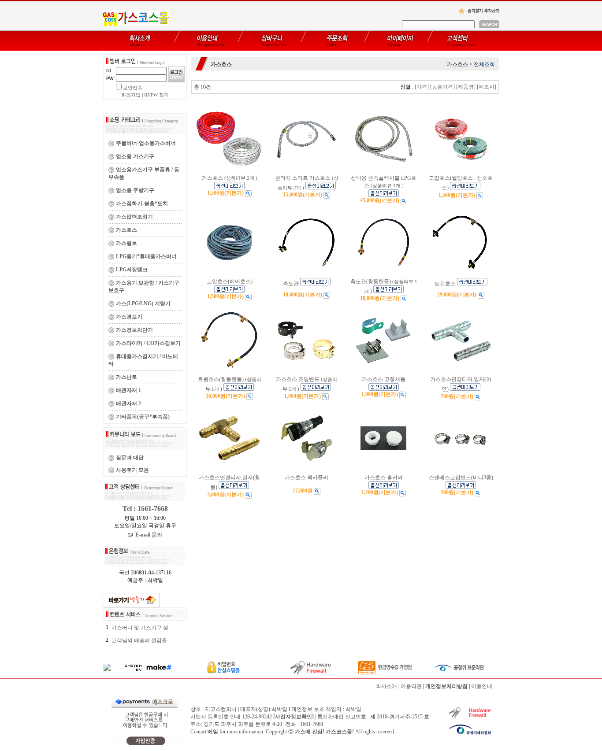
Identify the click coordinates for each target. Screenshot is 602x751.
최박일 (353, 709)
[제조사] (486, 87)
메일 (213, 732)
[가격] (422, 87)
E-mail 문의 (147, 535)
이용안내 (481, 686)
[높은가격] (442, 87)
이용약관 (411, 686)
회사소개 (386, 686)
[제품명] (466, 87)
